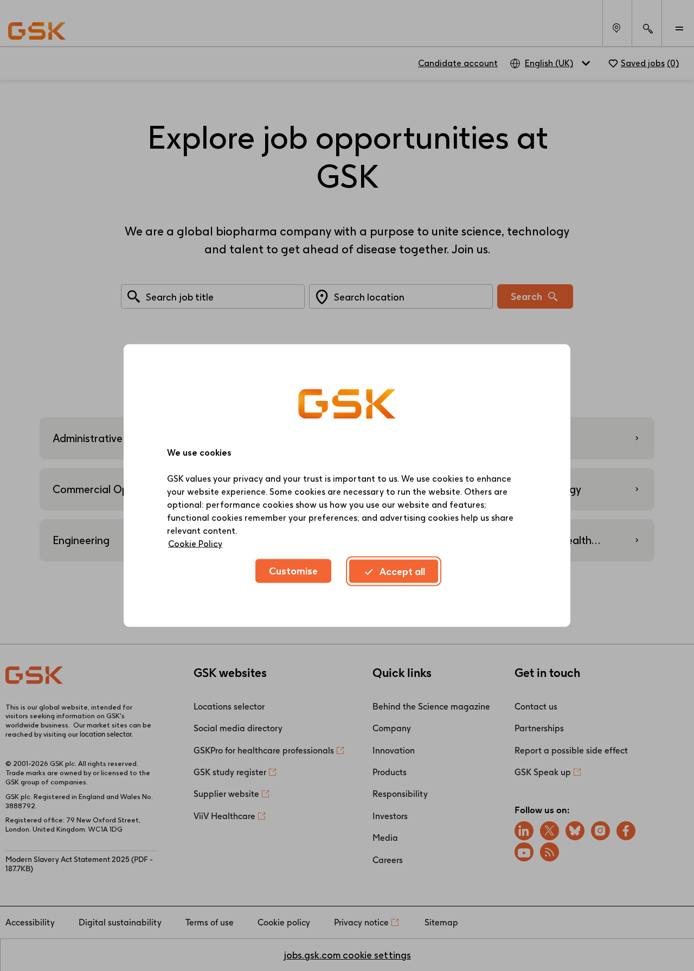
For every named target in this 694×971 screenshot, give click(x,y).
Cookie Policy (195, 544)
